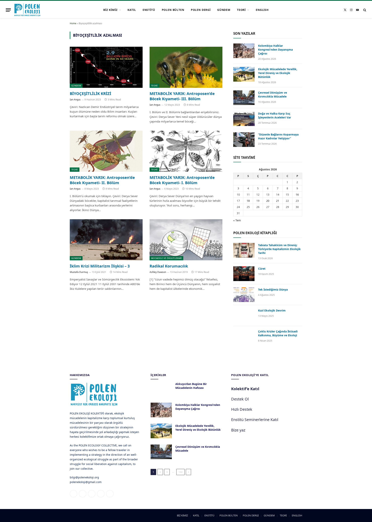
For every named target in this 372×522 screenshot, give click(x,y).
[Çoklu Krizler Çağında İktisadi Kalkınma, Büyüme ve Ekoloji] (244, 336)
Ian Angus (75, 99)
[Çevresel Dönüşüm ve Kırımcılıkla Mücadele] (244, 97)
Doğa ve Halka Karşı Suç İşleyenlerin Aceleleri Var (274, 115)
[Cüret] (244, 273)
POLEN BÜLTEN (173, 10)
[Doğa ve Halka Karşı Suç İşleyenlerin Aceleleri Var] (244, 118)
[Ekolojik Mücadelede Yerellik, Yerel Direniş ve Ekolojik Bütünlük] (244, 74)
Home (73, 23)
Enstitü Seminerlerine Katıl (254, 419)
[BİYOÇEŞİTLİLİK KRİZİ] (106, 67)
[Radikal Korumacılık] (186, 239)
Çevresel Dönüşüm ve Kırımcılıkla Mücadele (272, 94)
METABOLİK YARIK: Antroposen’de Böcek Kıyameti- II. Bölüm (102, 180)
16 (297, 194)
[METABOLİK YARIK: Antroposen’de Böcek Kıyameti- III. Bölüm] (186, 67)
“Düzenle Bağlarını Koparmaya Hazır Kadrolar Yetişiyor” (278, 136)
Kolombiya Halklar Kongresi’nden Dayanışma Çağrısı (275, 49)
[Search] (364, 10)
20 (267, 201)
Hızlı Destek (241, 409)
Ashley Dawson (158, 272)
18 (248, 201)
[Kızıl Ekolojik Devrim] (244, 315)
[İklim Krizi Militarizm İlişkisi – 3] (106, 239)
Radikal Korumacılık (169, 266)
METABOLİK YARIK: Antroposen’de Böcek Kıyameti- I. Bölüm (182, 180)
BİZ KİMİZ (110, 10)
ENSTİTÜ (149, 10)
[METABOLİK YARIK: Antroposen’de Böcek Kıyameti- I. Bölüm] (186, 151)
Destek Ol (240, 399)
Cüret (261, 268)
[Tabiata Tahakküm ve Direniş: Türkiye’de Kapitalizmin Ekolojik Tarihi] (244, 250)
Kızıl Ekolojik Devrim (272, 310)
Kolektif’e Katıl (245, 388)
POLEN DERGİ (201, 10)
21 (277, 201)
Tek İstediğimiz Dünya (273, 289)
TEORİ (241, 10)
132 (180, 472)
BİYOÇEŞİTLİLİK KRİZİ (90, 93)
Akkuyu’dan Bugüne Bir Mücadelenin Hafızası (191, 386)
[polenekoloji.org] (27, 10)
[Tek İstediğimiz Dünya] (244, 294)
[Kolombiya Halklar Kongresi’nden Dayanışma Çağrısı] (244, 50)
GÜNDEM (223, 10)
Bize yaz (238, 430)
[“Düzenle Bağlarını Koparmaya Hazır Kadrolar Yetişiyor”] (244, 139)
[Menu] (8, 10)
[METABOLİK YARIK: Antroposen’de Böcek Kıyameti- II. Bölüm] (106, 151)
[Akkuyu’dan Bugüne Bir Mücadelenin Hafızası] (161, 389)
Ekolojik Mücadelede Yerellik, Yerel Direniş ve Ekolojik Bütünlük (277, 73)
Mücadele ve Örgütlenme (166, 258)
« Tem (237, 220)
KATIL (131, 10)
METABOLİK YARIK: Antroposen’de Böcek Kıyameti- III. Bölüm (182, 96)
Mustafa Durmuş (79, 272)
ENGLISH (262, 10)
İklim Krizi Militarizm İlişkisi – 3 (100, 266)
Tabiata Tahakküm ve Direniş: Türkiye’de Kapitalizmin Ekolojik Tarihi (279, 249)
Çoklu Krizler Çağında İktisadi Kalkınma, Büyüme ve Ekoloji (278, 333)
